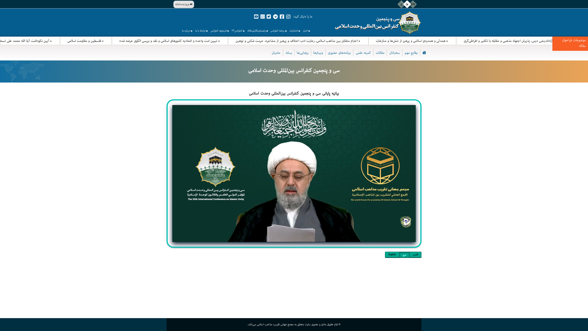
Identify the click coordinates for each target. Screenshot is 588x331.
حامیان (276, 52)
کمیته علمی (363, 52)
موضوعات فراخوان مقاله (574, 43)
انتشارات (293, 31)
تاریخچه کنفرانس (219, 31)
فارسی (415, 254)
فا (407, 4)
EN (413, 4)
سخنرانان (394, 52)
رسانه (289, 52)
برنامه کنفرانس (277, 31)
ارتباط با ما (200, 31)
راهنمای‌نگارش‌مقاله (256, 31)
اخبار (305, 31)
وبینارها (318, 52)
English (392, 254)
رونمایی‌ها (302, 52)
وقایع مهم (411, 52)
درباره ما (186, 31)
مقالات (380, 52)
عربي (404, 255)
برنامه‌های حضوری (339, 52)
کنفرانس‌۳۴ (237, 31)
